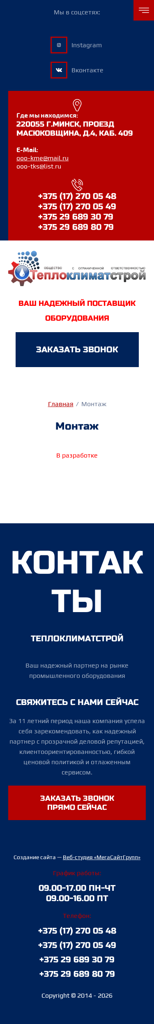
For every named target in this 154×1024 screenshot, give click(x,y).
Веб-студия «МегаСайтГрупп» (101, 857)
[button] (77, 349)
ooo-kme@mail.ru (42, 158)
